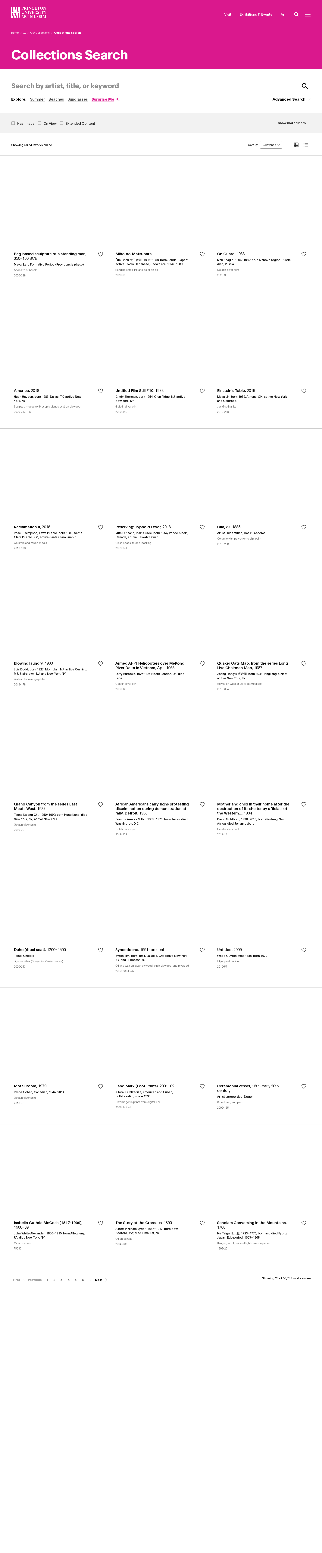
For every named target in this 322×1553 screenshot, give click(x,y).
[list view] (306, 145)
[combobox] (154, 86)
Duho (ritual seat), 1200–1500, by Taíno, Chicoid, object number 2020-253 (59, 919)
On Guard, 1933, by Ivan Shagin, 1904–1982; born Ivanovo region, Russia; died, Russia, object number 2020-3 (262, 223)
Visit (227, 14)
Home (15, 32)
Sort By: (253, 144)
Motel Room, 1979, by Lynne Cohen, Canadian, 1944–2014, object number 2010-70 (59, 1056)
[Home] (28, 12)
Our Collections (40, 32)
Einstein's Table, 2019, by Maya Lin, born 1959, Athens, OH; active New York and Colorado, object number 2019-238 (262, 360)
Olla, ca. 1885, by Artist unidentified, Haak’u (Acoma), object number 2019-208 (262, 496)
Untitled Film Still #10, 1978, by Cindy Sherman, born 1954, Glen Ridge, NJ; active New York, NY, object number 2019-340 (161, 360)
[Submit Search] (305, 86)
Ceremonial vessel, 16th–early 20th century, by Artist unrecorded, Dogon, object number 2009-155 (262, 1056)
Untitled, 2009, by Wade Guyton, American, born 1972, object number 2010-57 (262, 919)
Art (283, 14)
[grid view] (296, 145)
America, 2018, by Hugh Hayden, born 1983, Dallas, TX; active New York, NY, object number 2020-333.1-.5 (59, 360)
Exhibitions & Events (256, 14)
